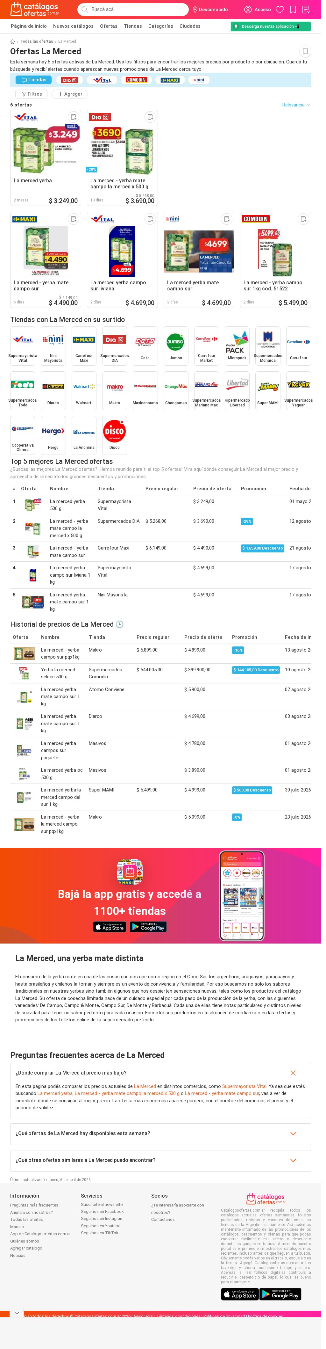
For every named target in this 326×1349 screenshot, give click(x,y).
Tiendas (133, 26)
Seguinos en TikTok (99, 1232)
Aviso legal (143, 1316)
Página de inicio (29, 26)
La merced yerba (55, 1093)
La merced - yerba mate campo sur (222, 1093)
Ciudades (190, 26)
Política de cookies (265, 1316)
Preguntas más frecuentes (34, 1205)
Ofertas (108, 26)
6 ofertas (21, 105)
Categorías (160, 26)
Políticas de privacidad (224, 1316)
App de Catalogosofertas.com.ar (40, 1233)
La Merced (145, 1086)
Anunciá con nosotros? (31, 1212)
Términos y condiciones (178, 1316)
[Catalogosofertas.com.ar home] (35, 10)
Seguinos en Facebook (102, 1211)
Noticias (17, 1255)
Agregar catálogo (26, 1248)
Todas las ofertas (36, 41)
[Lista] (306, 9)
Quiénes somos (24, 1241)
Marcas (17, 1226)
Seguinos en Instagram (102, 1218)
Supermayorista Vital (244, 1086)
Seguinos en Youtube (100, 1225)
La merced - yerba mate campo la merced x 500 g (127, 1093)
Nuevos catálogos (73, 26)
